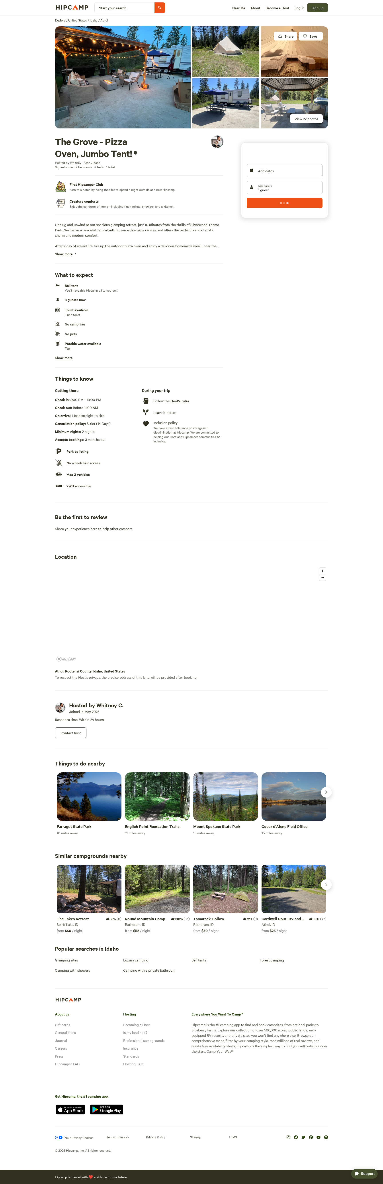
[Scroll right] (326, 792)
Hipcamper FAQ (67, 1063)
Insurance (130, 1048)
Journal (61, 1040)
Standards (131, 1056)
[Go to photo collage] (123, 77)
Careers (61, 1048)
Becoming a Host (136, 1024)
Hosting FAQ (133, 1063)
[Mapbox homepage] (66, 659)
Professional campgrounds (143, 1040)
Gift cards (62, 1024)
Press (59, 1056)
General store (65, 1032)
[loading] (284, 203)
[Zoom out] (322, 577)
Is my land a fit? (135, 1032)
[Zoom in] (322, 571)
